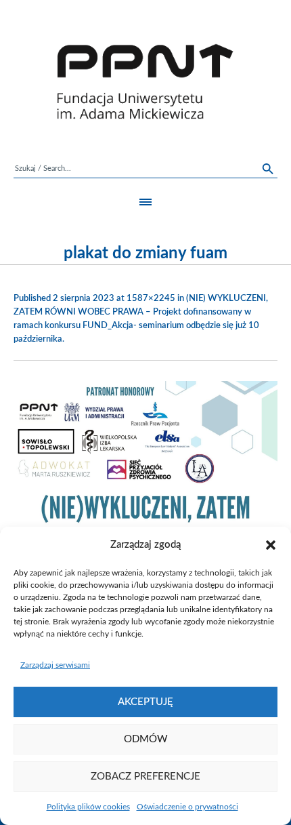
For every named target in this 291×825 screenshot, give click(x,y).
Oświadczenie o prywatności (187, 807)
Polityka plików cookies (88, 807)
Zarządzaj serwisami (55, 665)
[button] (270, 545)
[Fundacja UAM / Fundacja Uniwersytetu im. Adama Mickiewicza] (145, 81)
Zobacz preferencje (145, 776)
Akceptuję (145, 702)
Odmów (146, 739)
